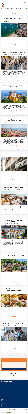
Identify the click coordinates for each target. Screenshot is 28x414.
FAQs (16, 8)
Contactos (19, 8)
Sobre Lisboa (22, 21)
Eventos (19, 21)
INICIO (2, 8)
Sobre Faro (21, 189)
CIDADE (5, 8)
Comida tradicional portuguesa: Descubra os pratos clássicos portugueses (14, 289)
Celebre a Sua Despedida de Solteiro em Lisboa (14, 52)
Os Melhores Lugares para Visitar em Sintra (14, 255)
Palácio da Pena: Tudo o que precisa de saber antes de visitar (14, 85)
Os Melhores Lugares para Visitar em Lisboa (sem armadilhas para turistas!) (14, 119)
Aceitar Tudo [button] (9, 412)
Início (12, 13)
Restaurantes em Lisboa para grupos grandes (14, 154)
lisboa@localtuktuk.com (5, 400)
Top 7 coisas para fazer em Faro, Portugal (14, 187)
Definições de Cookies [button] (4, 412)
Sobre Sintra (21, 88)
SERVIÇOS (8, 8)
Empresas (19, 325)
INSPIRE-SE (12, 8)
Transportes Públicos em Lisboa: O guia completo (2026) (14, 221)
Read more (13, 44)
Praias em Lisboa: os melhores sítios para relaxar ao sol (14, 19)
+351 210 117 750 (4, 399)
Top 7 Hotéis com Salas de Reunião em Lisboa (14, 323)
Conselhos (16, 21)
